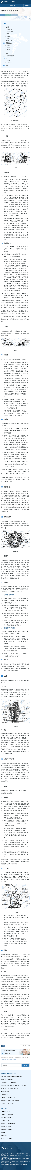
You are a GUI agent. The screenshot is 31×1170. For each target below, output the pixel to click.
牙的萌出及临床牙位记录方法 (8, 1123)
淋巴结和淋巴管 (10, 56)
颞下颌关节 (9, 40)
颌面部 (3, 1045)
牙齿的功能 (3, 1135)
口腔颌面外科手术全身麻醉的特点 (9, 1082)
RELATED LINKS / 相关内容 (8, 1073)
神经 (7, 58)
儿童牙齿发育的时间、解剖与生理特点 (10, 1100)
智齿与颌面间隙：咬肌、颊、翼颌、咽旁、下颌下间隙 (13, 1085)
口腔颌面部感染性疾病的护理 (8, 1097)
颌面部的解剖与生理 (6, 1117)
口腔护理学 (7, 15)
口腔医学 (2, 15)
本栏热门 (27, 5)
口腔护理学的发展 (5, 1111)
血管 (7, 53)
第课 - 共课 (26, 1045)
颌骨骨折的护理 (5, 1091)
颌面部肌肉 (9, 43)
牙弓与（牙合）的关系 (6, 1138)
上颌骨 (7, 27)
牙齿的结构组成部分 (6, 1126)
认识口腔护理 (14, 15)
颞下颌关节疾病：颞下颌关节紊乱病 (9, 1088)
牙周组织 (3, 1132)
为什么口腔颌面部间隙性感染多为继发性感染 (11, 1076)
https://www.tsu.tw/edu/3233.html (10, 1059)
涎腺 (7, 65)
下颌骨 (7, 34)
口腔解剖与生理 (7, 1053)
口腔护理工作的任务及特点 (10, 1051)
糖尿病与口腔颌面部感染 (7, 1079)
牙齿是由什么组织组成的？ (7, 1129)
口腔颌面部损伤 (5, 1094)
